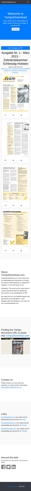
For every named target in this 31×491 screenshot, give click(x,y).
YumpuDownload (15, 17)
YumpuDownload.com (8, 2)
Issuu (24, 419)
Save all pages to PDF (15, 48)
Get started (15, 29)
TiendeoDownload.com (8, 429)
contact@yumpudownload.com (11, 387)
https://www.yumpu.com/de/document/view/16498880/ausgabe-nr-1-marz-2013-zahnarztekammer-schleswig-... (15, 70)
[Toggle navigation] (28, 2)
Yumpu (9, 23)
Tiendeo (24, 431)
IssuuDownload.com (8, 417)
